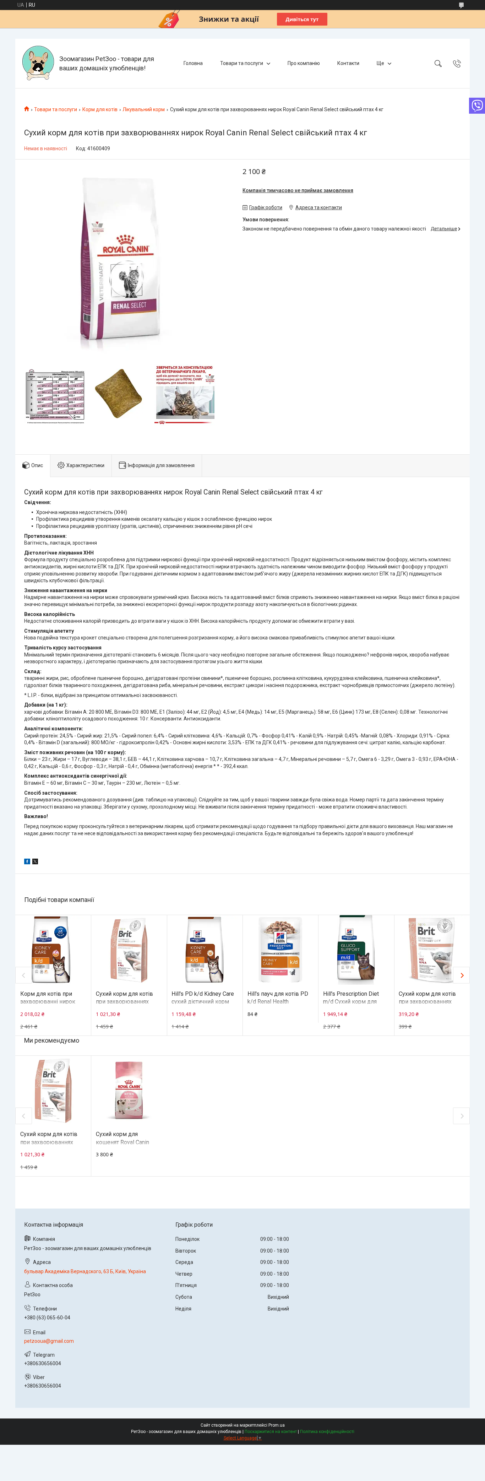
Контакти (348, 63)
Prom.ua (276, 1425)
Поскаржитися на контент (271, 1431)
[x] (35, 862)
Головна (193, 63)
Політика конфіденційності (327, 1431)
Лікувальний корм (143, 109)
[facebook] (27, 862)
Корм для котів (100, 109)
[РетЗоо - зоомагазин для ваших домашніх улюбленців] (38, 63)
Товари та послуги (241, 63)
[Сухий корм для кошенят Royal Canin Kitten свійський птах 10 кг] (129, 1090)
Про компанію (304, 63)
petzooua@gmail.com (49, 1341)
